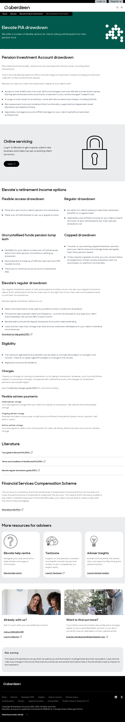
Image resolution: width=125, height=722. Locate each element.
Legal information (36, 701)
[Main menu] (121, 7)
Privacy (21, 701)
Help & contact (55, 697)
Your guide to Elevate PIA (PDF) (17, 452)
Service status (72, 697)
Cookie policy (8, 701)
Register (115, 1)
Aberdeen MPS (27, 697)
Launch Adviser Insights (98, 573)
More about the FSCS (12, 509)
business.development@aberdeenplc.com (85, 637)
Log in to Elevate (13, 636)
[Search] (117, 7)
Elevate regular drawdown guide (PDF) (21, 470)
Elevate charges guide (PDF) (23, 388)
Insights (41, 697)
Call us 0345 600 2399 (14, 632)
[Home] (12, 684)
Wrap (4, 697)
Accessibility (53, 701)
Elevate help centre (13, 573)
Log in (13, 164)
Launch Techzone (55, 573)
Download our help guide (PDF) (17, 334)
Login (99, 1)
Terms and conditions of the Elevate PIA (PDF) (23, 461)
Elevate (14, 697)
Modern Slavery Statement (75, 701)
